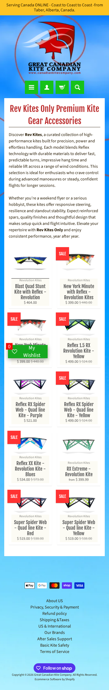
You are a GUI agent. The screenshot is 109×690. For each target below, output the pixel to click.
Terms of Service (54, 652)
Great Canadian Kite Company (52, 675)
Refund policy (54, 613)
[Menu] (31, 87)
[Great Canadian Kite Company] (54, 48)
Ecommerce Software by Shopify (55, 679)
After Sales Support (54, 639)
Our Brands (54, 632)
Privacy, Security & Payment (54, 607)
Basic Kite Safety (54, 645)
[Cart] (62, 87)
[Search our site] (77, 87)
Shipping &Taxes (54, 620)
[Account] (46, 87)
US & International (54, 626)
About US (54, 601)
